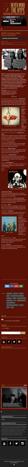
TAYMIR (21, 215)
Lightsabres (5, 154)
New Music (15, 38)
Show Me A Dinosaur (7, 237)
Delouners (4, 148)
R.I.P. (3, 162)
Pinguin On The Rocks (12, 90)
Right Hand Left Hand (7, 198)
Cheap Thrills (9, 293)
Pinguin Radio (9, 300)
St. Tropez (4, 204)
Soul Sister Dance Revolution (9, 132)
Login (2, 328)
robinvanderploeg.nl (14, 462)
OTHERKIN (4, 210)
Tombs (3, 244)
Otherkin (14, 298)
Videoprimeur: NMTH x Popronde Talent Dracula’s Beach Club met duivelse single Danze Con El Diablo (11, 405)
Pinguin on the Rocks (22, 298)
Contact (3, 419)
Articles (4, 38)
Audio (9, 38)
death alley (15, 293)
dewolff (8, 295)
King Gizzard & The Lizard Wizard (10, 98)
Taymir (8, 307)
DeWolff (4, 141)
